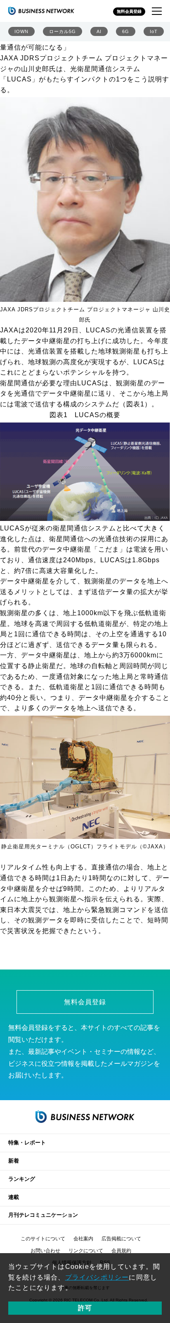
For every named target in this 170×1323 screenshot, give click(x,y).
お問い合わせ (45, 1251)
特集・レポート (27, 1142)
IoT (154, 31)
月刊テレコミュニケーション (43, 1215)
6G (125, 31)
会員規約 (121, 1251)
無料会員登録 (129, 11)
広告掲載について (121, 1239)
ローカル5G (62, 31)
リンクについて (85, 1251)
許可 (85, 1307)
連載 (13, 1197)
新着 (13, 1161)
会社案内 (83, 1239)
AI (99, 31)
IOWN (21, 31)
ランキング (21, 1179)
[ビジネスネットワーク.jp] (41, 11)
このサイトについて (43, 1239)
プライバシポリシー (97, 1277)
